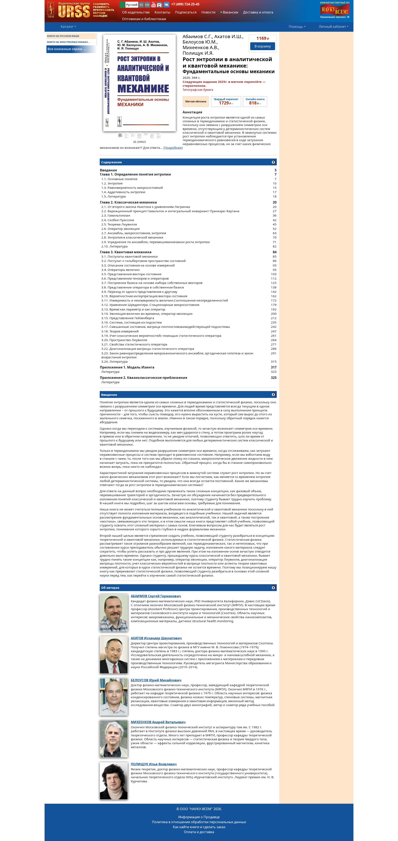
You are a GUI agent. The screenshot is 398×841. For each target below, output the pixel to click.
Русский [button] (131, 5)
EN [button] (147, 5)
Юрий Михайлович (156, 680)
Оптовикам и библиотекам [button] (144, 19)
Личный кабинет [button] (332, 26)
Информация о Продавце (199, 817)
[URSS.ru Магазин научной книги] (81, 10)
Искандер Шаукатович (156, 638)
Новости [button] (208, 12)
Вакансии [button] (230, 12)
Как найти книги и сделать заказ (199, 827)
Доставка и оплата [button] (258, 12)
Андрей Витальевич (158, 722)
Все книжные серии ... (66, 49)
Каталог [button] (67, 26)
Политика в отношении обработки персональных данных (199, 822)
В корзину (263, 46)
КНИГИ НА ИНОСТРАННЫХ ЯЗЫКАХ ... (68, 42)
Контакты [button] (162, 12)
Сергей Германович (156, 596)
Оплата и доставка (199, 832)
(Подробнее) (173, 147)
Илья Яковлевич (154, 764)
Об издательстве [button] (136, 12)
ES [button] (141, 5)
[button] (154, 4)
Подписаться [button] (186, 12)
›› (226, 101)
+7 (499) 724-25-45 (185, 4)
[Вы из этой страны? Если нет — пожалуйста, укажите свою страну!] (122, 4)
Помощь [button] (296, 26)
